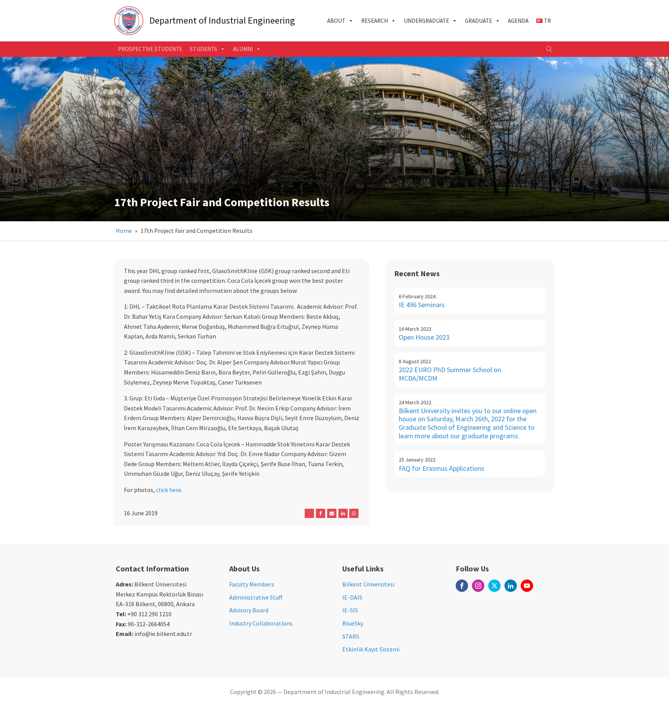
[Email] (331, 513)
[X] (309, 513)
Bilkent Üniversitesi (368, 584)
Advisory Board (248, 610)
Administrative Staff (255, 597)
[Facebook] (320, 513)
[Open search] (549, 49)
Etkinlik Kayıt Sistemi (371, 649)
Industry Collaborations (261, 623)
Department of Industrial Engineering (222, 20)
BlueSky (352, 623)
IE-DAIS (352, 597)
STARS (350, 636)
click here (168, 490)
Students (203, 49)
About (336, 20)
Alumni (243, 49)
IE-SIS (350, 610)
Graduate (478, 20)
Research (374, 20)
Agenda (518, 20)
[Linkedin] (343, 513)
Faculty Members (251, 584)
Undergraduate (426, 20)
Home (124, 230)
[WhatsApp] (354, 513)
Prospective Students (150, 49)
